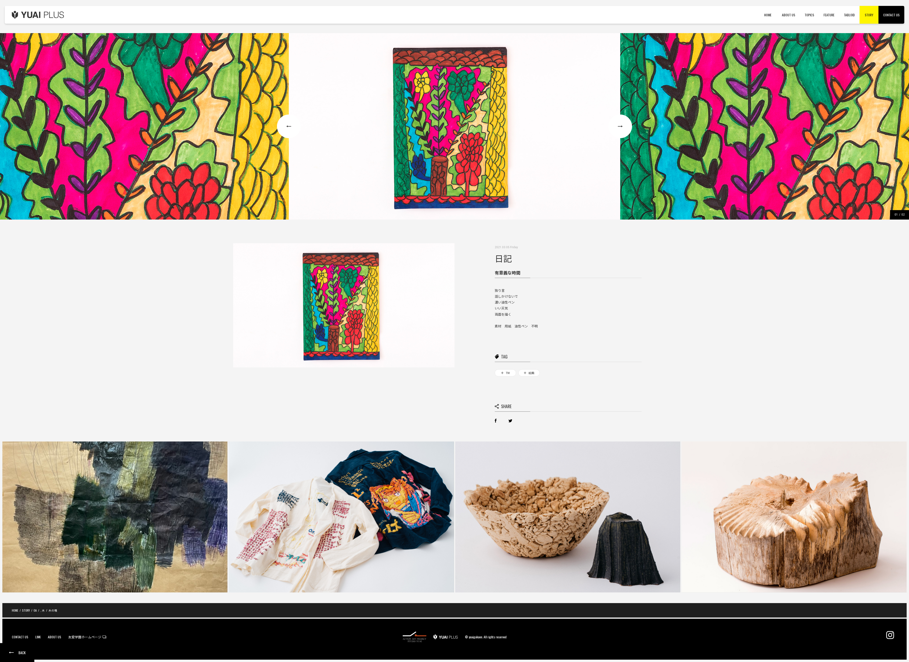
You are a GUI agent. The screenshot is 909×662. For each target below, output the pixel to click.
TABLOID (849, 14)
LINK (38, 637)
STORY (869, 14)
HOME (767, 14)
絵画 (531, 373)
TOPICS (809, 14)
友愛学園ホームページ (84, 637)
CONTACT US (891, 14)
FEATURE (829, 14)
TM (508, 373)
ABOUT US (788, 14)
